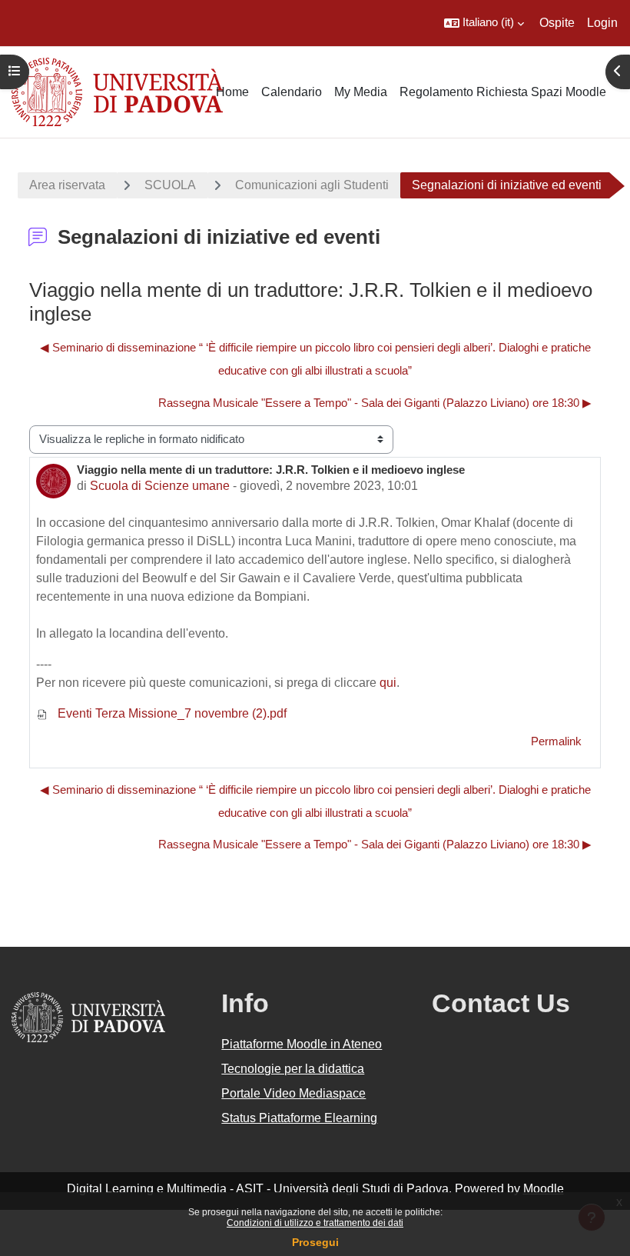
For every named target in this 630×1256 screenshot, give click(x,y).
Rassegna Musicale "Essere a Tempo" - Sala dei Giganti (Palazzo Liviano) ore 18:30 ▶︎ (375, 403)
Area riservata (67, 185)
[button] (484, 23)
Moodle (543, 1188)
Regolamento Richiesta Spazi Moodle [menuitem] (503, 91)
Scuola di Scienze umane (160, 485)
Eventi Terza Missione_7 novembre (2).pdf (171, 713)
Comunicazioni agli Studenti (312, 185)
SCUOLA (170, 185)
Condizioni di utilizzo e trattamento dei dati (315, 1223)
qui (388, 682)
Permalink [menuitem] (556, 741)
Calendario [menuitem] (291, 91)
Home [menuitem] (232, 91)
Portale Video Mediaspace (293, 1093)
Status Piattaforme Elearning (299, 1117)
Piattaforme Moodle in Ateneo (301, 1044)
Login (602, 22)
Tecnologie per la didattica (292, 1068)
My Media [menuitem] (360, 91)
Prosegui (315, 1242)
